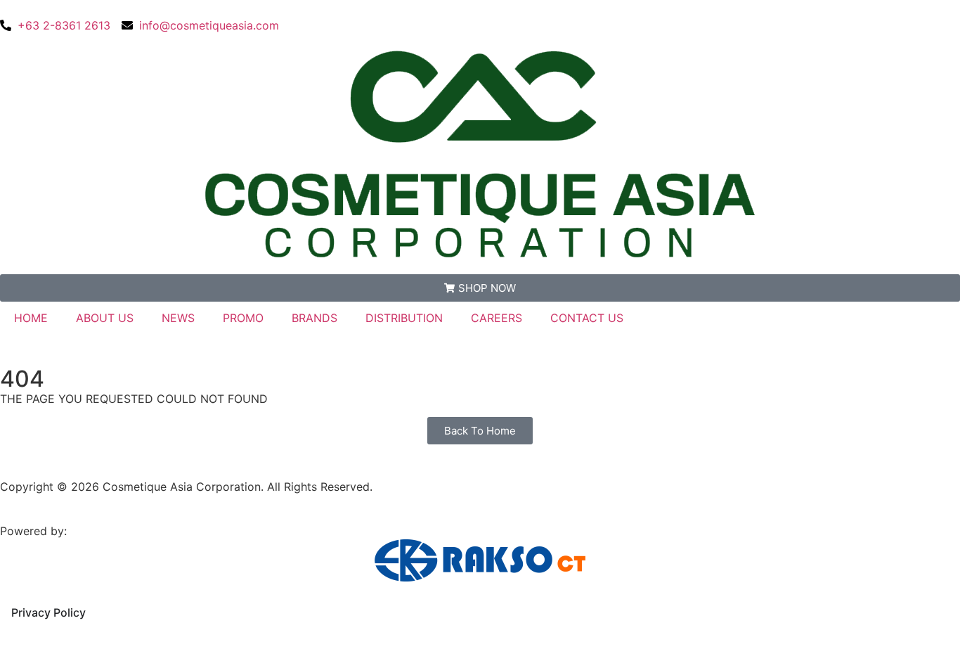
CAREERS (496, 318)
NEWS (178, 318)
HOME (31, 318)
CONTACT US (586, 318)
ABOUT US (105, 318)
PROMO (243, 318)
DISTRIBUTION (404, 318)
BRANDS (314, 318)
